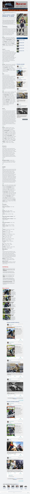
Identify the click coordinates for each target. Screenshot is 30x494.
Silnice (17, 10)
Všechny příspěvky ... (25, 119)
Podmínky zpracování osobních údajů (12, 491)
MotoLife (5, 0)
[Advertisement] (22, 58)
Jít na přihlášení (20, 400)
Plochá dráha (8, 10)
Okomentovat (20, 419)
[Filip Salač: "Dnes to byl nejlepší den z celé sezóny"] (9, 277)
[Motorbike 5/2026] (9, 305)
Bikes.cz (7, 0)
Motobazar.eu (10, 0)
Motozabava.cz (14, 0)
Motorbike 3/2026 (21, 50)
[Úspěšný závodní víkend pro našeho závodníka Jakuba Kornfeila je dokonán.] (9, 271)
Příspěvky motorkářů (20, 64)
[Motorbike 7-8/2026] (9, 292)
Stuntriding (20, 10)
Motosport (8, 11)
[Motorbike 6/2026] (9, 298)
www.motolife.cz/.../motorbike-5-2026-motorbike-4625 (15, 405)
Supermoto (23, 10)
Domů (3, 11)
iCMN (5, 11)
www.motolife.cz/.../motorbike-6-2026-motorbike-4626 (15, 344)
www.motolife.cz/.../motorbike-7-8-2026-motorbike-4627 (15, 326)
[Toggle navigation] (26, 8)
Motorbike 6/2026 (21, 42)
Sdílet (15, 339)
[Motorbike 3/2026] (9, 317)
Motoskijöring (4, 10)
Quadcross (11, 10)
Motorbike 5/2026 (21, 45)
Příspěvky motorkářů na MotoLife (13, 322)
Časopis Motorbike (21, 77)
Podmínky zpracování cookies (19, 491)
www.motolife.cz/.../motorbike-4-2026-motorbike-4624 (15, 423)
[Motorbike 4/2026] (9, 311)
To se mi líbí (9, 339)
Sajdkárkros (14, 10)
